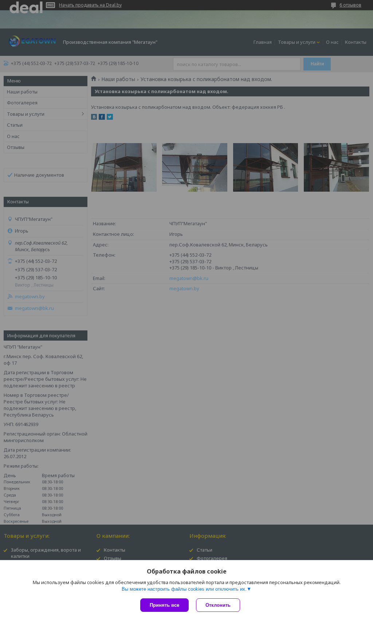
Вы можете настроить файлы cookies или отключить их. (184, 589)
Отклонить (218, 605)
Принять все (164, 605)
